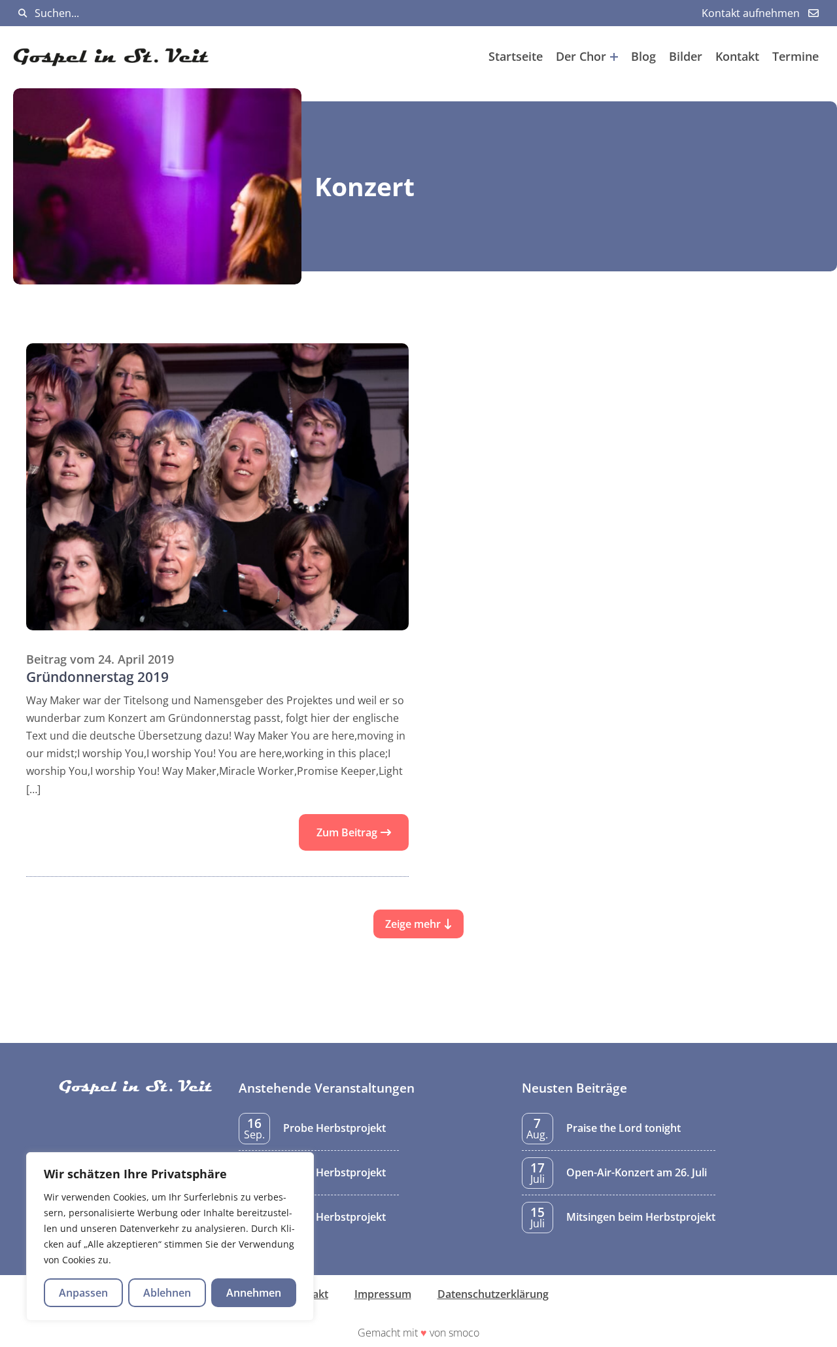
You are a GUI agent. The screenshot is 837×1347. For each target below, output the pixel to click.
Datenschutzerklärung (493, 1294)
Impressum (382, 1294)
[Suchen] (22, 13)
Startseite (515, 56)
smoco (464, 1332)
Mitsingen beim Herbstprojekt (640, 1217)
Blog (643, 56)
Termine (795, 56)
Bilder (685, 56)
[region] (170, 1236)
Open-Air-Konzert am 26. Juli (636, 1172)
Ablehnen (167, 1293)
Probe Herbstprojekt (334, 1128)
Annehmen (253, 1293)
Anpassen (83, 1293)
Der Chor (581, 56)
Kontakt (737, 56)
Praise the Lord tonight (623, 1128)
